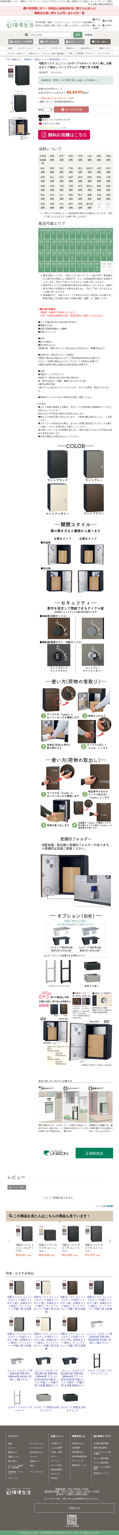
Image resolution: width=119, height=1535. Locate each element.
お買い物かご (101, 41)
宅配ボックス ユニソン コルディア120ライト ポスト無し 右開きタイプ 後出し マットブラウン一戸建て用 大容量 (73, 1339)
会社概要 (108, 20)
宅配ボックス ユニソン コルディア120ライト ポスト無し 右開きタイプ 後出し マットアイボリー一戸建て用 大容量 (46, 1341)
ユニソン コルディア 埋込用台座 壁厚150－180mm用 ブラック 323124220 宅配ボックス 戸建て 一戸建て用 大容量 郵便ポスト (72, 1378)
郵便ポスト (70, 48)
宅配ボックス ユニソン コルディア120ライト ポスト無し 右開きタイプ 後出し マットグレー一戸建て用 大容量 (20, 1339)
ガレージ (40, 48)
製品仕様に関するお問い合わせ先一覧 (61, 13)
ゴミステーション (24, 48)
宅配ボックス (104, 48)
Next (110, 1241)
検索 (77, 34)
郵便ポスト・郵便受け (22, 59)
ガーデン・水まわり (16, 53)
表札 (71, 53)
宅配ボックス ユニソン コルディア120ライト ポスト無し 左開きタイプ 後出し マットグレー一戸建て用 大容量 (20, 1302)
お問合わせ (74, 1507)
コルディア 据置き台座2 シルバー (46, 1409)
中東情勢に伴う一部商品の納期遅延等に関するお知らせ (61, 8)
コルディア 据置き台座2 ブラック (73, 1409)
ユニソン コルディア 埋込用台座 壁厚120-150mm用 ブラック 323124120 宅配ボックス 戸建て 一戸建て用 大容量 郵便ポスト (46, 1378)
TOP (8, 59)
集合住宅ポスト (87, 48)
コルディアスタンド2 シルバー (20, 1409)
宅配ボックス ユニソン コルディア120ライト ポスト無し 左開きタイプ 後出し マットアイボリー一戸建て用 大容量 (46, 1304)
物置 (10, 48)
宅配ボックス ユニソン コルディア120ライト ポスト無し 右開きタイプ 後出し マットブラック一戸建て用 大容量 (99, 1302)
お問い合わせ (50, 41)
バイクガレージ (56, 48)
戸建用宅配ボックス (57, 59)
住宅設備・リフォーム (84, 53)
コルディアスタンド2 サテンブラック (99, 1372)
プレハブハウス (103, 53)
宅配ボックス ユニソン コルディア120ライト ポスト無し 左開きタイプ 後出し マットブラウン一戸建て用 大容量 (73, 1302)
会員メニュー (75, 41)
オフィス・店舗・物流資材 (53, 53)
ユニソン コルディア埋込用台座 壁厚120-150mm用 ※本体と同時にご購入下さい (99, 1338)
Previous (9, 1241)
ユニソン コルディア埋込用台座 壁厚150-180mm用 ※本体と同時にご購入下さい (20, 1375)
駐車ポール (33, 53)
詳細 (87, 34)
